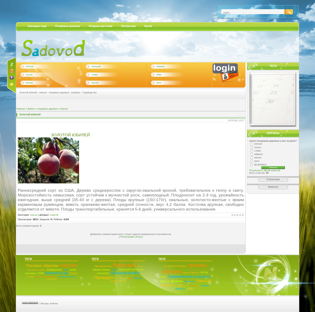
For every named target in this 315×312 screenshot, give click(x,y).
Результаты (255, 170)
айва (158, 74)
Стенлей (121, 278)
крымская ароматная (46, 276)
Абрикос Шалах (101, 269)
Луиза (114, 270)
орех (158, 82)
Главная (20, 108)
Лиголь (190, 289)
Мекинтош (189, 281)
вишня (29, 82)
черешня (96, 66)
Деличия (177, 281)
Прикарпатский (102, 266)
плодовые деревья (47, 108)
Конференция (54, 269)
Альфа (30, 276)
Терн (129, 278)
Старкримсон (181, 285)
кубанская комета (125, 273)
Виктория (194, 285)
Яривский (124, 265)
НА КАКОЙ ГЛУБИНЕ (175, 266)
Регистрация (127, 236)
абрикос (160, 66)
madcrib (54, 215)
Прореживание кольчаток (189, 277)
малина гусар (56, 273)
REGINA (138, 278)
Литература (128, 26)
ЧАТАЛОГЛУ (103, 273)
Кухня (148, 26)
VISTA (40, 273)
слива (94, 74)
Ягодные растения (100, 26)
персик (95, 82)
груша (29, 74)
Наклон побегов (191, 272)
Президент (104, 277)
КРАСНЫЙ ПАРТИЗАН (131, 269)
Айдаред (164, 281)
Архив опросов (272, 170)
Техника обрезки (42, 265)
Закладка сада (37, 26)
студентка (51, 279)
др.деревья (260, 164)
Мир (140, 266)
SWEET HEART (118, 281)
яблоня (29, 66)
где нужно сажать (36, 270)
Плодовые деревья (67, 26)
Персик (73, 273)
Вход (138, 236)
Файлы (31, 108)
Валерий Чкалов (67, 276)
